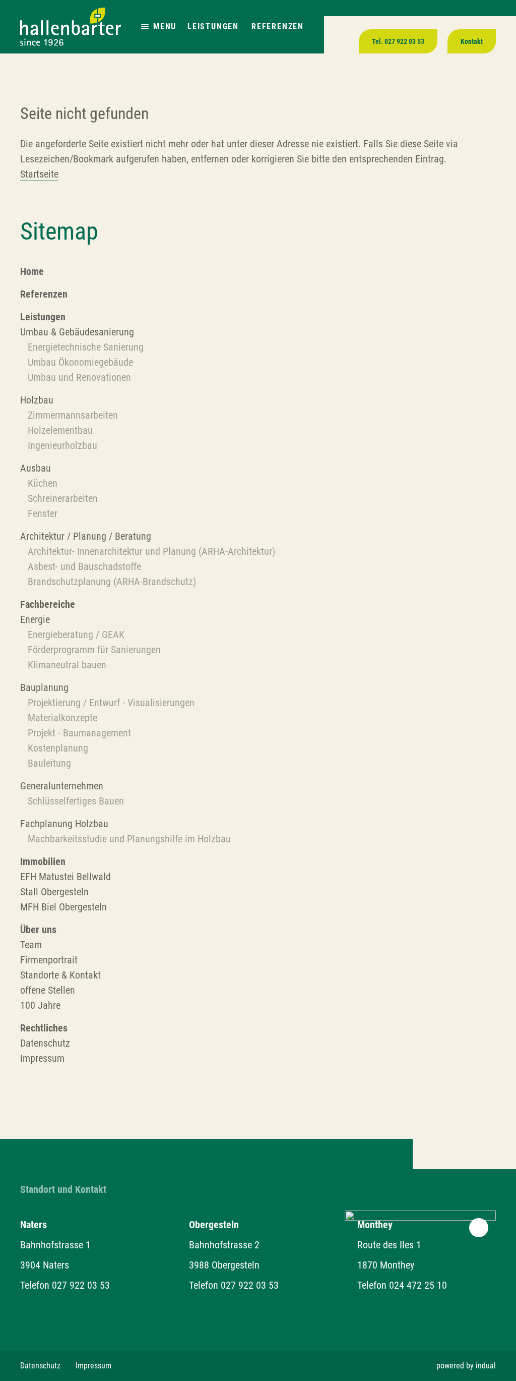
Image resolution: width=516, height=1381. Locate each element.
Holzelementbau (60, 430)
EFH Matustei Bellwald (65, 877)
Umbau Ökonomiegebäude (82, 362)
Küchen (42, 483)
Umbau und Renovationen (81, 377)
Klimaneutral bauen (67, 665)
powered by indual (466, 1365)
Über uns (38, 930)
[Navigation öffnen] (145, 27)
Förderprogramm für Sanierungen (94, 650)
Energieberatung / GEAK (76, 634)
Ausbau (35, 468)
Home (32, 271)
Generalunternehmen (61, 786)
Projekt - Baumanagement (79, 733)
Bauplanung (44, 687)
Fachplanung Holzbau (64, 824)
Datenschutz (45, 1043)
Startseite (39, 174)
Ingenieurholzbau (62, 445)
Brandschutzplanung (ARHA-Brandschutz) (112, 582)
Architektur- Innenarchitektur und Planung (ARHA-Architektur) (151, 551)
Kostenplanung (58, 748)
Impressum (42, 1058)
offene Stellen (47, 990)
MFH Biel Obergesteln (63, 907)
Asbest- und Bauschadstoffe (84, 566)
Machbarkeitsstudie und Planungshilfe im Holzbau (129, 839)
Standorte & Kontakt (60, 975)
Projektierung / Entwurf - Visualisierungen (111, 703)
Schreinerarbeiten (63, 498)
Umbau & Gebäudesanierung (77, 332)
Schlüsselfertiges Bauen (76, 801)
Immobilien (43, 861)
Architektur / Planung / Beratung (85, 536)
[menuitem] (258, 271)
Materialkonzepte (62, 718)
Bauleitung (49, 763)
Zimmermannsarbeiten (73, 415)
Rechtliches (44, 1028)
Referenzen (277, 26)
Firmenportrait (49, 960)
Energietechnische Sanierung (86, 347)
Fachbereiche (47, 604)
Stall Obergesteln (54, 892)
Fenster (42, 513)
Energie (35, 619)
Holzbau (36, 400)
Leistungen (213, 26)
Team (31, 945)
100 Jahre (40, 1005)
